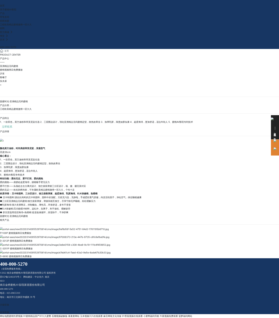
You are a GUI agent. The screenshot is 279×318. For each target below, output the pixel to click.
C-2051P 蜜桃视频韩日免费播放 (16, 248)
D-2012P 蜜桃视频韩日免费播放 (16, 240)
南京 (47, 277)
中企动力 (39, 277)
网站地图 (4, 316)
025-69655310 (13, 293)
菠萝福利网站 (185, 316)
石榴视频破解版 (59, 316)
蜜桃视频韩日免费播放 (11, 69)
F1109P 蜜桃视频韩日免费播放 (15, 233)
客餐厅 (3, 77)
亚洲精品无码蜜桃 (9, 66)
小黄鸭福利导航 (151, 316)
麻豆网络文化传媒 (112, 316)
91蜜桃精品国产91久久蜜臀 (37, 316)
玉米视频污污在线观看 (91, 316)
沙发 (2, 73)
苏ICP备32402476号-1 (10, 277)
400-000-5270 (8, 47)
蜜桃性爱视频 (16, 316)
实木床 (3, 81)
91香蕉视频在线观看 (132, 316)
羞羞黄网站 (73, 316)
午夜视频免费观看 (169, 316)
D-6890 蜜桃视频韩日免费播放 (16, 256)
